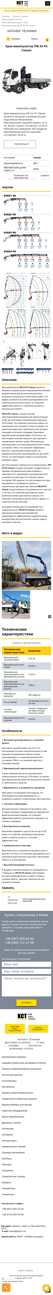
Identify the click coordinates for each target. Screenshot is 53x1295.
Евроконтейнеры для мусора (17, 1104)
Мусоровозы (8, 1087)
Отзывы (13, 1045)
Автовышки (8, 1128)
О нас (41, 1042)
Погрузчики (7, 1170)
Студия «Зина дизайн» (10, 1281)
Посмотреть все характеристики (21, 176)
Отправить (26, 1003)
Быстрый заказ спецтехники (14, 1029)
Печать (34, 39)
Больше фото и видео (27, 108)
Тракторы (7, 1164)
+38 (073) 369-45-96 (13, 1214)
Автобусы (7, 1158)
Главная (5, 16)
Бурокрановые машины (14, 1057)
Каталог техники (20, 16)
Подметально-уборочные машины (19, 1099)
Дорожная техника (11, 1123)
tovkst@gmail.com (17, 1231)
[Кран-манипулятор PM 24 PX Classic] (26, 565)
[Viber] (14, 1221)
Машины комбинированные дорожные (21, 1069)
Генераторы (8, 1194)
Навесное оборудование (14, 1110)
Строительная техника (13, 1176)
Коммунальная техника (14, 1146)
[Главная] (24, 3)
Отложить (15, 39)
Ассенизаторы (9, 1081)
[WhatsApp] (5, 1221)
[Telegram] (24, 1221)
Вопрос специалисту (38, 1029)
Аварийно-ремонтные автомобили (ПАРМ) (24, 1063)
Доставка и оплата (17, 1042)
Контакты (35, 1045)
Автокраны (7, 1134)
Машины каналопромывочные (17, 1093)
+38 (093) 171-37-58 (19, 942)
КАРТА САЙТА (25, 1270)
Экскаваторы (8, 1188)
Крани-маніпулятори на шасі (15, 22)
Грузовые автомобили (13, 1152)
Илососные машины (12, 1075)
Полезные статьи (21, 1048)
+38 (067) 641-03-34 (13, 1209)
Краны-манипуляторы (12, 19)
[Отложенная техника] (22, 38)
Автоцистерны (9, 1140)
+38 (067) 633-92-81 (19, 938)
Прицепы (6, 1182)
